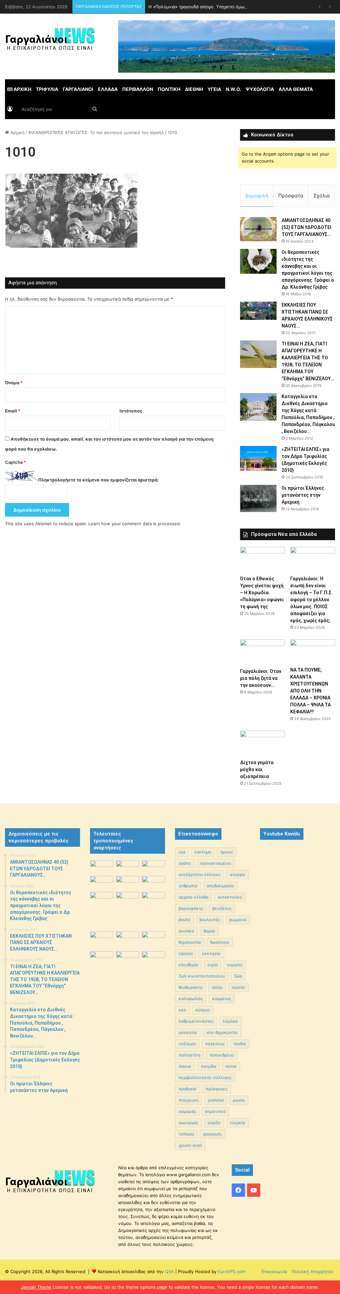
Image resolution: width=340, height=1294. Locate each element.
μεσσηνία (188, 1032)
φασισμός (212, 1133)
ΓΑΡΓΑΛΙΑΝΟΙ (78, 89)
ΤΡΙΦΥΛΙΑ (47, 89)
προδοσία (188, 1088)
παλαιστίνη (189, 1054)
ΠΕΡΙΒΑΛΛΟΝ (137, 89)
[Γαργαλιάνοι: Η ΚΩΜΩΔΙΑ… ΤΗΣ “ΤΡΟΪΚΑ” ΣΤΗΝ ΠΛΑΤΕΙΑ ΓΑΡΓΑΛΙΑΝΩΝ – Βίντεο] (153, 900)
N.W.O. (233, 89)
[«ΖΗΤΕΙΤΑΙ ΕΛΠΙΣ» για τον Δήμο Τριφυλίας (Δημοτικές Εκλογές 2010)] (258, 458)
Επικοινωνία (274, 1271)
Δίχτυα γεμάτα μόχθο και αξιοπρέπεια (257, 769)
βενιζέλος (221, 908)
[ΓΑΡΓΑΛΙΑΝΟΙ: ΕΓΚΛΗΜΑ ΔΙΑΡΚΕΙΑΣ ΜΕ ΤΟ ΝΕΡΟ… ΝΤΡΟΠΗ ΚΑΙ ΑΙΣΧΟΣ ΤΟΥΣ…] (101, 896)
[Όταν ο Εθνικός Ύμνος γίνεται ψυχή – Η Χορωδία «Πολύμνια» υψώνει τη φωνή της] (262, 559)
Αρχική (17, 132)
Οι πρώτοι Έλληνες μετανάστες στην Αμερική (303, 495)
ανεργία (237, 874)
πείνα (230, 1066)
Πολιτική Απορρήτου (312, 1271)
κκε (182, 1009)
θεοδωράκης (191, 987)
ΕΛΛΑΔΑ (108, 89)
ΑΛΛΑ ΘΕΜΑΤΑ (296, 89)
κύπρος (203, 1009)
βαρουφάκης (191, 908)
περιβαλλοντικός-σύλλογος (205, 1077)
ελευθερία (188, 964)
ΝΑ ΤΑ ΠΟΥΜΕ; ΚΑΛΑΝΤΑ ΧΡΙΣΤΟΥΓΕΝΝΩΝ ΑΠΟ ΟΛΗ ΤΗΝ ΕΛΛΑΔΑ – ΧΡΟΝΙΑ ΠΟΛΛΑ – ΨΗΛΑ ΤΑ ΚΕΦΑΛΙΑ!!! (310, 690)
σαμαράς (187, 1111)
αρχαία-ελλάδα (194, 897)
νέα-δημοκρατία (222, 1032)
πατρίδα (208, 1066)
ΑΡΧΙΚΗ (22, 89)
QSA (169, 1271)
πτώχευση (189, 1100)
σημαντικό (215, 1111)
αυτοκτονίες (230, 897)
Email (12, 410)
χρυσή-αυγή (190, 1145)
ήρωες (226, 851)
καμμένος (221, 998)
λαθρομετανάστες (196, 1021)
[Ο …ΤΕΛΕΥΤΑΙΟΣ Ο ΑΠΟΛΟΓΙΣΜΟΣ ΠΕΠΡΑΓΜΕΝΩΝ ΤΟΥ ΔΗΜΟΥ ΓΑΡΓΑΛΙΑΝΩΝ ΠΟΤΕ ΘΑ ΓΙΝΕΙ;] (153, 978)
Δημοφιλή (256, 195)
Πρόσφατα (290, 195)
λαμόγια (230, 1021)
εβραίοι (186, 953)
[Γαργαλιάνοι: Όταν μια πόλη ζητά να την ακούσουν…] (262, 652)
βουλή (184, 919)
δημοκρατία (190, 942)
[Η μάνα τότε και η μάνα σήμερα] (153, 866)
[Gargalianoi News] (50, 42)
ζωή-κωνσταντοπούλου (202, 975)
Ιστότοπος (131, 410)
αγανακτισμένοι (215, 863)
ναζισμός (187, 1043)
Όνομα (14, 382)
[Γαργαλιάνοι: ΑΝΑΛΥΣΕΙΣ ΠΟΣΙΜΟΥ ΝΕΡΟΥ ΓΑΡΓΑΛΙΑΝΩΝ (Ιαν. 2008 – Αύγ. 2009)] (127, 939)
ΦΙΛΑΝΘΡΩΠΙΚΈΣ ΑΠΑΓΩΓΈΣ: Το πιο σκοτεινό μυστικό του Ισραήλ (96, 132)
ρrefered (215, 1100)
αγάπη (185, 863)
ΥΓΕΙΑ (214, 89)
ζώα (238, 975)
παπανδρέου (222, 1054)
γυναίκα (186, 930)
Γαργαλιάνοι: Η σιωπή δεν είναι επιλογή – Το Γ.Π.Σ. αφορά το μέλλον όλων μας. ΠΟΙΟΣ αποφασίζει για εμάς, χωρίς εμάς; (311, 599)
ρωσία (239, 1100)
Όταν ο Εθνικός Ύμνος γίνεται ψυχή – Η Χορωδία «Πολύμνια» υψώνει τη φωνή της (262, 592)
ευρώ (213, 964)
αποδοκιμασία (220, 885)
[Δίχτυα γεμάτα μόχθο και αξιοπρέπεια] (262, 743)
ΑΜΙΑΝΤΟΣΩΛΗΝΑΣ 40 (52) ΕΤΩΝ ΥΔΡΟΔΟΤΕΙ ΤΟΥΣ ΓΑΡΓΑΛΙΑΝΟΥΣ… (306, 227)
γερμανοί (237, 919)
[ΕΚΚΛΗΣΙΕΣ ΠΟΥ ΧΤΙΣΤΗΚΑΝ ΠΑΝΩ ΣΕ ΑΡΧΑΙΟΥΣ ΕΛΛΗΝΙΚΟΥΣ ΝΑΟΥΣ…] (258, 311)
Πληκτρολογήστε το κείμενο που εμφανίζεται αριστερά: (98, 479)
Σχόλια (321, 195)
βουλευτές (210, 919)
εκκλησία (211, 953)
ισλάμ (217, 987)
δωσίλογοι (219, 942)
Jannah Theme (36, 1287)
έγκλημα (203, 851)
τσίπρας (186, 1133)
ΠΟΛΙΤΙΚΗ (169, 89)
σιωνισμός (188, 1122)
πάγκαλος (214, 1043)
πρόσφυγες (216, 1088)
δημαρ (209, 930)
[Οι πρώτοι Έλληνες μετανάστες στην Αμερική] (258, 498)
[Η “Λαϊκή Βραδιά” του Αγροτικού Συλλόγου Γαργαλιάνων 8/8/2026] (101, 866)
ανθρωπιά (188, 885)
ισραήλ (238, 987)
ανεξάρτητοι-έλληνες (199, 874)
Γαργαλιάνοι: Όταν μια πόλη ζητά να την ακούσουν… (260, 678)
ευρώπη (234, 964)
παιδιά (240, 1043)
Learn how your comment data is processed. (134, 523)
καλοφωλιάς (191, 998)
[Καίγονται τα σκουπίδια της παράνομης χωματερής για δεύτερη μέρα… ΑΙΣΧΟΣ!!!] (101, 959)
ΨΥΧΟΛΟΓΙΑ (260, 89)
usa (182, 851)
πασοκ (185, 1066)
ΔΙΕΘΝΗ (194, 89)
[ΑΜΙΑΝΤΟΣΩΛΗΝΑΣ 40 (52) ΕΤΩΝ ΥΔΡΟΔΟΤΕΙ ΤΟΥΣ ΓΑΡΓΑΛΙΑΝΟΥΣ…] (258, 229)
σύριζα (214, 1122)
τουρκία (237, 1122)
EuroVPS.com (231, 1271)
